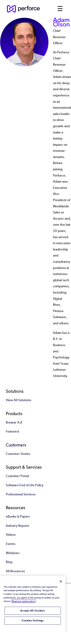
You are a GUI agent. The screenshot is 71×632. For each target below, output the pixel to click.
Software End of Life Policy (25, 485)
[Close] (61, 581)
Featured (12, 431)
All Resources (15, 571)
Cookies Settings (32, 620)
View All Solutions (18, 400)
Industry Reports (17, 526)
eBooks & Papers (18, 516)
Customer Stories (18, 454)
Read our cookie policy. (23, 601)
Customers (16, 445)
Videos (10, 535)
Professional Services (21, 494)
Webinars (12, 553)
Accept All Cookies (32, 610)
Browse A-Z (14, 422)
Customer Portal (17, 476)
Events (10, 544)
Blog (9, 562)
